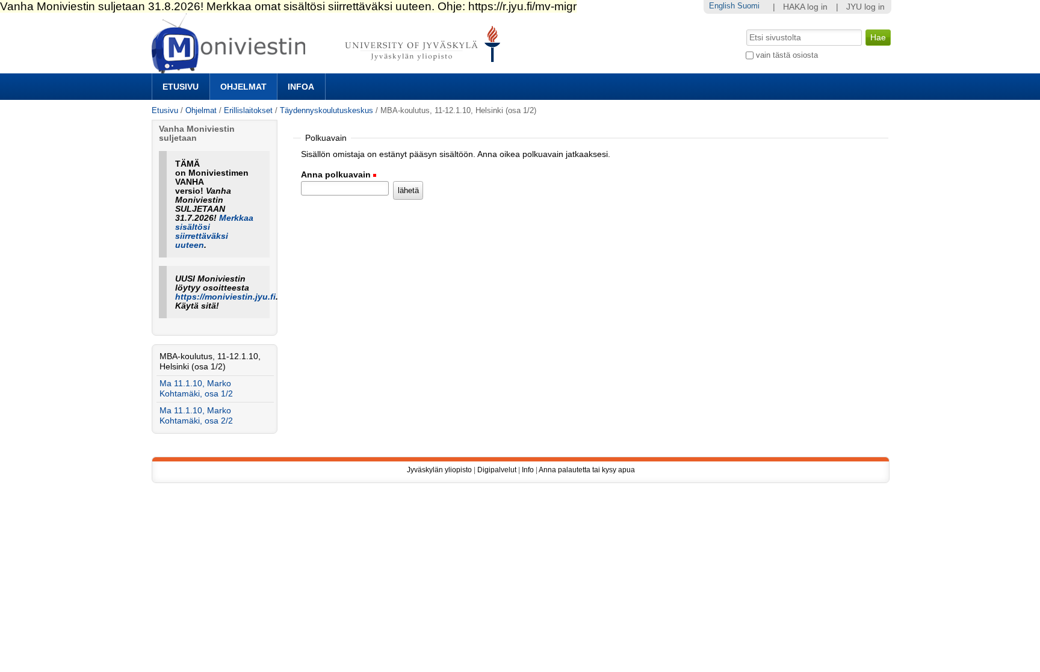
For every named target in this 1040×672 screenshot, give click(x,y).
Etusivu (180, 86)
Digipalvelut (496, 470)
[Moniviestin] (329, 68)
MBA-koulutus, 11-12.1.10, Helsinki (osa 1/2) (210, 361)
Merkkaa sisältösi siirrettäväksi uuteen (214, 232)
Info (528, 470)
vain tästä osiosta (787, 55)
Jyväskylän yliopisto (439, 470)
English (722, 5)
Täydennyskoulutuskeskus (326, 110)
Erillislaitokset (248, 110)
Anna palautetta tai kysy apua (587, 470)
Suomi (748, 5)
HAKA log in (805, 6)
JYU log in (865, 6)
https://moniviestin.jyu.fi (225, 296)
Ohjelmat (243, 86)
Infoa (301, 86)
